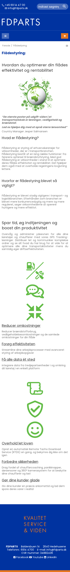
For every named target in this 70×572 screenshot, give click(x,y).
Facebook (22, 557)
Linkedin (51, 557)
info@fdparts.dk (18, 8)
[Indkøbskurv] (64, 36)
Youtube (37, 557)
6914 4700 (27, 549)
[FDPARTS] (35, 21)
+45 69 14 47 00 (15, 5)
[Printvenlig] (67, 45)
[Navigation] (5, 36)
